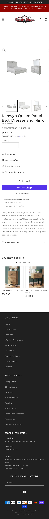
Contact (8, 367)
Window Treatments (14, 340)
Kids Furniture (11, 398)
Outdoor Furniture (13, 424)
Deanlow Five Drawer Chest (12, 290)
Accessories (10, 419)
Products (9, 335)
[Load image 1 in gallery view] (11, 106)
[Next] (46, 106)
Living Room (10, 382)
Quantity (5, 140)
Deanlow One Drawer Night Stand (36, 291)
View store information (14, 206)
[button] (3, 19)
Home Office (10, 408)
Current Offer (11, 361)
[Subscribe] (41, 483)
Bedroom (9, 392)
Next (30, 262)
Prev (18, 262)
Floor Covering (11, 345)
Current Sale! (11, 329)
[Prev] (2, 106)
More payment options (24, 193)
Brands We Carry (12, 356)
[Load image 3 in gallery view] (37, 106)
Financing (9, 351)
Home (7, 324)
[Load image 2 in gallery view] (24, 106)
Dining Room (11, 387)
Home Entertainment (14, 414)
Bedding (8, 403)
